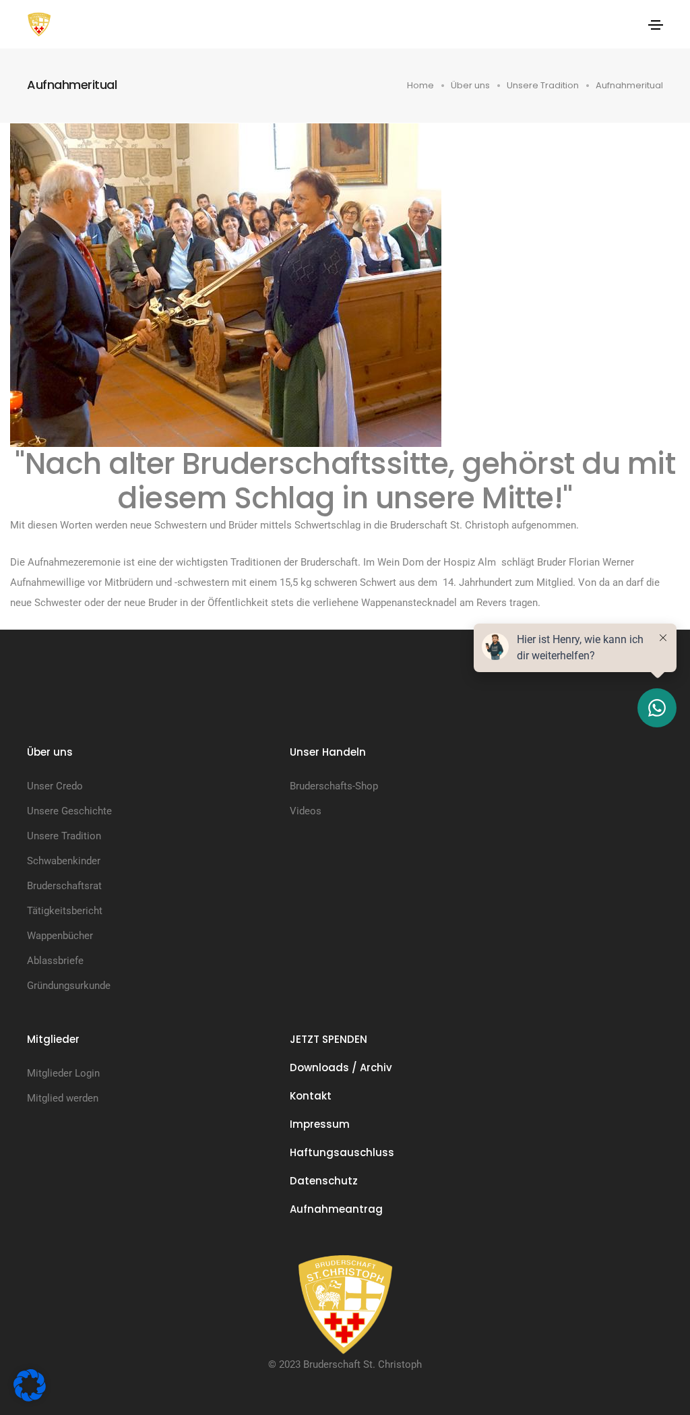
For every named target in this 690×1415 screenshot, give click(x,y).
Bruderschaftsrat (64, 886)
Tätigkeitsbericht (64, 911)
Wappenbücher (60, 936)
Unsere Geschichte (69, 811)
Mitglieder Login (63, 1073)
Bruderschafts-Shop (334, 786)
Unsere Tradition (64, 836)
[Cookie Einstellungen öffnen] (29, 1385)
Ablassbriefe (55, 961)
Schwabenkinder (63, 861)
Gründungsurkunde (69, 986)
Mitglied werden (62, 1098)
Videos (305, 811)
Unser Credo (55, 786)
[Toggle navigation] (655, 25)
